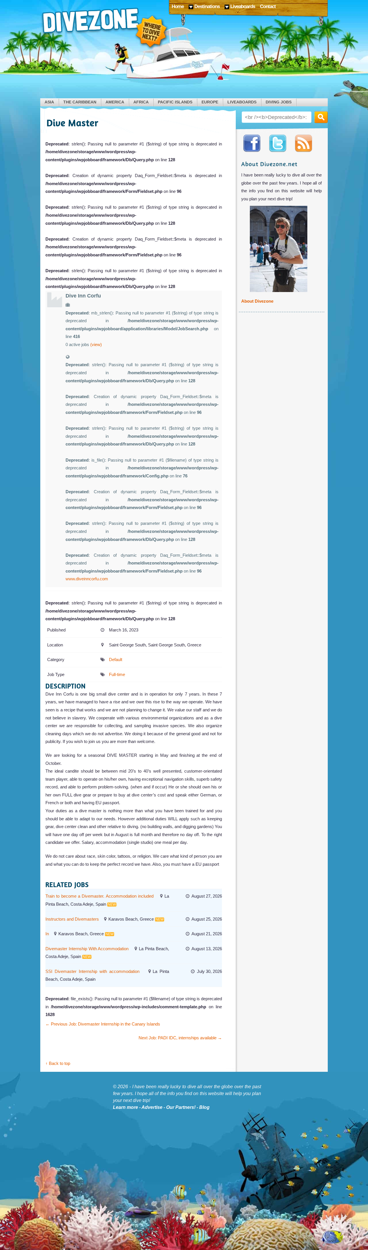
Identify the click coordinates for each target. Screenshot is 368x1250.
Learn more (125, 1107)
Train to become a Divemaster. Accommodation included (99, 896)
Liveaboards (241, 102)
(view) (96, 344)
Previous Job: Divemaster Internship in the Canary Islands (102, 1023)
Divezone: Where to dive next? (105, 29)
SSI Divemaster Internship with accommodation (92, 971)
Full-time (117, 674)
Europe (210, 102)
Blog (204, 1107)
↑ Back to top (57, 1063)
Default (115, 659)
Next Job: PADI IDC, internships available (180, 1037)
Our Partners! (180, 1107)
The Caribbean (79, 102)
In (47, 933)
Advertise (151, 1107)
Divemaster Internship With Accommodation (87, 948)
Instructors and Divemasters (72, 919)
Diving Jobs (279, 102)
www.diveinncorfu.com (87, 578)
